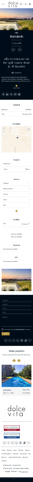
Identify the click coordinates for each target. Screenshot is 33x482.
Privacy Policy (26, 479)
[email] (15, 94)
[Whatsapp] (19, 94)
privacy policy (20, 329)
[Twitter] (11, 94)
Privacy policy (8, 468)
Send (5, 333)
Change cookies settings (22, 468)
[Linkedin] (7, 94)
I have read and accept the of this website (17, 329)
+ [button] (3, 128)
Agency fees (7, 465)
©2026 (8, 471)
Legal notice (17, 465)
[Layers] (28, 129)
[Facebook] (3, 94)
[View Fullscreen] (4, 134)
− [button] (3, 131)
